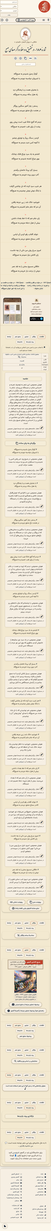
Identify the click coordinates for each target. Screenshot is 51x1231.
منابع (18, 1211)
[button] (48, 20)
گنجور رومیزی (15, 1177)
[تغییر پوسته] (5, 1226)
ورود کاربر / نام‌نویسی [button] (27, 20)
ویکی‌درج (22, 364)
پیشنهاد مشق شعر (26, 1036)
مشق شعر (18, 337)
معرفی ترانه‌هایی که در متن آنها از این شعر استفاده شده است (25, 1086)
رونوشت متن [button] (36, 902)
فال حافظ (41, 1183)
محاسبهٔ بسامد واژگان (27, 935)
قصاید (18, 42)
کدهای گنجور (15, 1174)
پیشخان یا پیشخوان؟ (13, 1198)
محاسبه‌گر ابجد (15, 1189)
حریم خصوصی (15, 1217)
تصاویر (26, 337)
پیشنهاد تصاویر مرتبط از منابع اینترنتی (27, 1004)
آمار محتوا (40, 1218)
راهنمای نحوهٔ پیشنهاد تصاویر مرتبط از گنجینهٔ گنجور (27, 1011)
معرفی (42, 1206)
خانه (42, 1174)
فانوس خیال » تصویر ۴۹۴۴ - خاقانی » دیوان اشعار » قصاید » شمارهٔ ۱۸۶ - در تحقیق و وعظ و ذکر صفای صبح (25, 997)
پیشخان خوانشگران (13, 1195)
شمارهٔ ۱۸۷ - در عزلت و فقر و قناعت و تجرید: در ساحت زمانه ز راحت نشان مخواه (38, 285)
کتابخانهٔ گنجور (15, 1183)
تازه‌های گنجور (39, 1195)
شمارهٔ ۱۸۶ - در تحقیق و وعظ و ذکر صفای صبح (25, 49)
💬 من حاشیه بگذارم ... (19, 1145)
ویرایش (21, 435)
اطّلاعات (41, 337)
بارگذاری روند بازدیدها (25, 1116)
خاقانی (34, 42)
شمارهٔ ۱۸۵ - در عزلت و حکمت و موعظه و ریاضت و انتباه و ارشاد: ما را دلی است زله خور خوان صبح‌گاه (13, 285)
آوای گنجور (16, 1192)
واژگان (34, 337)
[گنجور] (44, 6)
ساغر (18, 1180)
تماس (18, 1214)
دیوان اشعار (26, 42)
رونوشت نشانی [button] (18, 902)
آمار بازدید (17, 1208)
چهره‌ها (41, 1212)
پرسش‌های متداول (38, 1209)
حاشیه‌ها (19, 342)
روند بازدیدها (30, 342)
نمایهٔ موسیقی (39, 1186)
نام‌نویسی (15, 1152)
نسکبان (17, 1201)
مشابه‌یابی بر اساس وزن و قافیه (27, 1061)
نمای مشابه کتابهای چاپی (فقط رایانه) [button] (27, 908)
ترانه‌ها (9, 337)
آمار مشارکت (16, 1205)
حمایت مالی (40, 1215)
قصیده (22, 361)
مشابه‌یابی (40, 1192)
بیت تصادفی (40, 1177)
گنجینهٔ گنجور (15, 1186)
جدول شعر (40, 1180)
